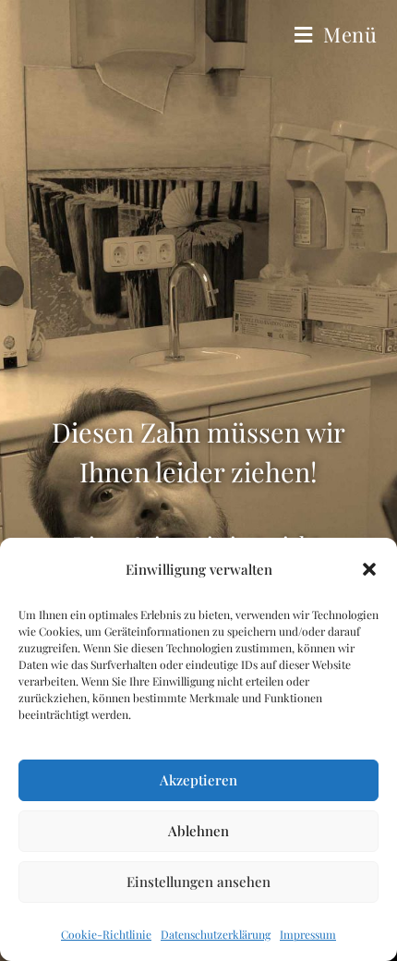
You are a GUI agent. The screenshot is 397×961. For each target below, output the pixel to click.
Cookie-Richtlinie (106, 934)
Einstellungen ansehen (198, 881)
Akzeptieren (198, 780)
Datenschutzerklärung (216, 934)
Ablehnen (198, 830)
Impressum (308, 934)
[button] (369, 569)
